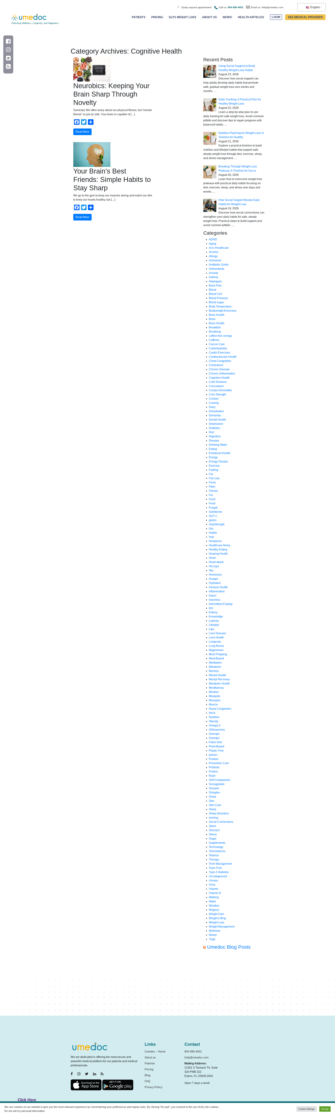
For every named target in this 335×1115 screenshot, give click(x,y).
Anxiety (213, 272)
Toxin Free (215, 867)
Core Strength (217, 394)
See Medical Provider (305, 17)
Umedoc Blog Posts (229, 947)
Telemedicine (217, 851)
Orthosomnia (217, 729)
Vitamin (213, 888)
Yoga (212, 939)
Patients (139, 17)
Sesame (214, 788)
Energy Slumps (218, 461)
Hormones (215, 574)
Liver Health (216, 637)
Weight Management (221, 926)
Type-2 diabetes (219, 872)
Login (276, 17)
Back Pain (215, 285)
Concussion (216, 386)
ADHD (213, 239)
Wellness (214, 930)
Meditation (215, 662)
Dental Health (217, 419)
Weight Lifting (217, 918)
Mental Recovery (219, 679)
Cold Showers (217, 381)
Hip (211, 570)
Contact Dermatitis (220, 390)
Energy (213, 457)
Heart (212, 557)
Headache (215, 541)
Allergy (213, 256)
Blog (147, 1075)
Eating (213, 448)
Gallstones (215, 511)
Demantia (215, 415)
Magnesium (216, 650)
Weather (214, 905)
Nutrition (214, 717)
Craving (214, 402)
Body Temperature (220, 306)
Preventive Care (219, 763)
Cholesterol (216, 365)
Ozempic (214, 733)
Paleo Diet (215, 742)
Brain (212, 319)
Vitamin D (215, 893)
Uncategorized (218, 876)
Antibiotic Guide (219, 264)
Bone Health (216, 314)
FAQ (147, 1081)
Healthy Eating (218, 549)
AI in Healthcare (219, 247)
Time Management (220, 863)
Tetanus (214, 855)
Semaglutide (217, 784)
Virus (212, 884)
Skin (211, 800)
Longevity (215, 641)
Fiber (212, 486)
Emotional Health (219, 453)
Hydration (215, 583)
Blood (212, 289)
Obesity (213, 721)
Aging (212, 243)
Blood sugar (216, 302)
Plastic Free (216, 750)
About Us (209, 17)
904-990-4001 (235, 7)
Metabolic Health (219, 683)
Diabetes (214, 427)
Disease (214, 440)
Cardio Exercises (219, 352)
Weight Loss (216, 922)
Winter (213, 934)
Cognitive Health (219, 377)
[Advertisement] (233, 984)
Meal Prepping (218, 654)
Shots (212, 796)
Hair (211, 536)
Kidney (213, 612)
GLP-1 (213, 515)
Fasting (213, 469)
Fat (211, 474)
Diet (211, 432)
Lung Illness (216, 645)
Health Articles (251, 17)
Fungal (213, 507)
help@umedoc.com (196, 1057)
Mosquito (214, 696)
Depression (216, 423)
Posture (213, 758)
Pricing (157, 17)
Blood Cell (215, 293)
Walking (214, 897)
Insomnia (214, 599)
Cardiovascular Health (223, 356)
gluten (213, 520)
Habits (213, 532)
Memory (214, 670)
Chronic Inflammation (222, 373)
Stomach (214, 830)
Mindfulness (216, 687)
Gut (211, 528)
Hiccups (214, 566)
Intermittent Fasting (220, 603)
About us (150, 1057)
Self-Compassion (219, 779)
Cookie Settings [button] (307, 1109)
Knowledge (216, 616)
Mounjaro (215, 700)
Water (212, 901)
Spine (212, 826)
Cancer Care (217, 344)
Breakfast (215, 327)
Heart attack (216, 562)
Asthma (213, 277)
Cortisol (213, 398)
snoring (213, 817)
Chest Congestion (220, 360)
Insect (212, 595)
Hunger (213, 578)
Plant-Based (216, 746)
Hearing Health (218, 553)
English (315, 7)
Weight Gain (216, 913)
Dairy (212, 407)
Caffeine (214, 339)
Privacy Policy (153, 1087)
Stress (213, 834)
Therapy (214, 859)
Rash (212, 775)
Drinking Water (218, 444)
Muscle (213, 704)
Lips (211, 629)
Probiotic (214, 767)
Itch (211, 608)
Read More (82, 131)
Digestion (215, 436)
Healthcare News (219, 545)
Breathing (215, 331)
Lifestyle (214, 624)
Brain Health (216, 323)
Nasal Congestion (220, 708)
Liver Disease (217, 633)
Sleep (212, 809)
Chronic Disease (219, 369)
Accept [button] (325, 1109)
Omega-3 (214, 725)
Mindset (214, 691)
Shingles (214, 792)
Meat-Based (216, 658)
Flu (211, 495)
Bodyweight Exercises (222, 310)
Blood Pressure (218, 298)
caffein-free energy (220, 335)
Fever (212, 482)
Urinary (213, 880)
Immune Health (218, 587)
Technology (216, 846)
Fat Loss (214, 478)
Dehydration (216, 411)
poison (213, 754)
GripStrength (217, 524)
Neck (212, 712)
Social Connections (221, 821)
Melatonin (215, 666)
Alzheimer (215, 260)
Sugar (212, 838)
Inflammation (217, 591)
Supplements (217, 842)
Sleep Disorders (219, 813)
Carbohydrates (218, 348)
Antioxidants (216, 268)
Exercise (214, 465)
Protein (213, 771)
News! (227, 17)
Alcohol (213, 252)
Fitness (213, 490)
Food (212, 499)
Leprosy (214, 620)
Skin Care (215, 805)
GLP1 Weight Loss (182, 17)
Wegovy (214, 909)
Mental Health (217, 675)
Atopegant (215, 281)
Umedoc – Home (155, 1051)
